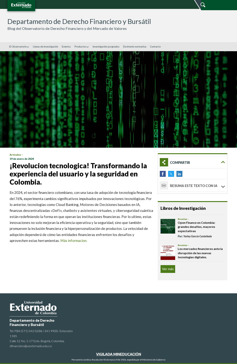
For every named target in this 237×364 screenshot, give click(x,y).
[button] (192, 162)
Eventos (66, 46)
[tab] (192, 162)
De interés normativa (134, 46)
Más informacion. (73, 240)
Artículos (15, 154)
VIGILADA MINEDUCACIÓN (118, 354)
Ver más (168, 269)
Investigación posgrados (106, 46)
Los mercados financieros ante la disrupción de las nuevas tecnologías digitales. (200, 253)
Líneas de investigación (45, 46)
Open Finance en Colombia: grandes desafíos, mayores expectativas (196, 227)
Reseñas (182, 219)
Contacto (155, 46)
